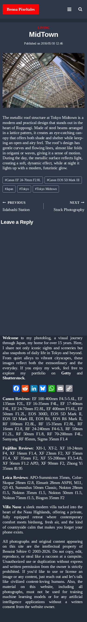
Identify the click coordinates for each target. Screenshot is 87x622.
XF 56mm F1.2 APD (20, 463)
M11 (77, 482)
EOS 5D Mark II (66, 413)
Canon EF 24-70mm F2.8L (23, 180)
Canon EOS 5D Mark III (63, 180)
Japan (9, 189)
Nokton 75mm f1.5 (18, 497)
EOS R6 (43, 418)
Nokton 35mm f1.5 (28, 492)
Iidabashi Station (16, 206)
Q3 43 (8, 487)
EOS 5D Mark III (18, 418)
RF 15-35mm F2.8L (56, 424)
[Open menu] (69, 9)
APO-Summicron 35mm (50, 477)
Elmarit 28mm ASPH (53, 482)
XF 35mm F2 (25, 458)
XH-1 (40, 448)
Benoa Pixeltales (21, 9)
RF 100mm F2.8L (19, 424)
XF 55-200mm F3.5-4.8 (60, 458)
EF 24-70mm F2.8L (28, 408)
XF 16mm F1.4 (23, 453)
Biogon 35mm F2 (50, 497)
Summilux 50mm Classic (36, 487)
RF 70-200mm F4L (64, 434)
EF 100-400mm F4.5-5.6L (53, 398)
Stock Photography (69, 206)
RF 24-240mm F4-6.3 (43, 428)
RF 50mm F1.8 (30, 434)
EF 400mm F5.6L (61, 408)
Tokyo (24, 189)
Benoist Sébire (14, 551)
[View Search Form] (80, 9)
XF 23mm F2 (50, 453)
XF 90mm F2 (52, 463)
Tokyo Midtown (46, 189)
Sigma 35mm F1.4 (52, 439)
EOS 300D (37, 413)
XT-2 (52, 448)
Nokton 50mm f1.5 (64, 492)
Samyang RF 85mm (19, 439)
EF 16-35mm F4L (41, 403)
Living (43, 27)
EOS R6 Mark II (67, 418)
